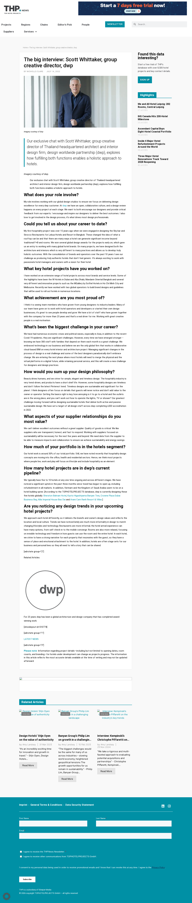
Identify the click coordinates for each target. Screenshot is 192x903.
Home (25, 48)
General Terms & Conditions (46, 804)
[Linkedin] (163, 806)
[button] (6, 896)
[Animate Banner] (132, 8)
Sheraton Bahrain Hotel (54, 495)
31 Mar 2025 (45, 744)
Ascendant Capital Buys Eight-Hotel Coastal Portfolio (154, 130)
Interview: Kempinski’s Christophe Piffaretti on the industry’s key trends (112, 739)
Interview (26, 714)
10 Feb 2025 (85, 744)
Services (29, 31)
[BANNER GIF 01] (75, 684)
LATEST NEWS (31, 639)
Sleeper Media (45, 890)
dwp (65, 205)
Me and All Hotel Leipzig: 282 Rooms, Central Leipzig (154, 105)
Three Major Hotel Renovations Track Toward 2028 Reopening (153, 159)
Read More (28, 765)
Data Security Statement (79, 804)
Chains (44, 24)
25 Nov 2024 (104, 747)
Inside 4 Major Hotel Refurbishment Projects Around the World (151, 144)
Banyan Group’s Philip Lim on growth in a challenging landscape (74, 739)
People (86, 24)
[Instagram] (169, 806)
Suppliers (8, 31)
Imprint (23, 804)
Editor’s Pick (65, 24)
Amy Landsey (29, 744)
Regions (25, 24)
